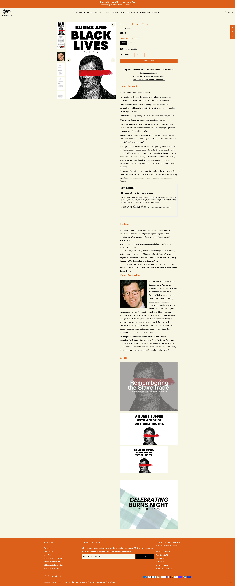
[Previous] (69, 60)
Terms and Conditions (53, 558)
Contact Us (49, 551)
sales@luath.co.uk (164, 569)
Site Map (48, 555)
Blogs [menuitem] (114, 12)
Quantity (125, 55)
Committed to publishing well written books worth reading (89, 582)
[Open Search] (226, 12)
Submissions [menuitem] (145, 12)
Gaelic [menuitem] (108, 12)
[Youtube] (56, 576)
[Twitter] (52, 576)
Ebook (130, 42)
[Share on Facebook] (232, 27)
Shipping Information (53, 565)
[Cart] (232, 12)
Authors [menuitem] (90, 12)
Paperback (123, 42)
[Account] (229, 12)
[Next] (113, 60)
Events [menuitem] (122, 12)
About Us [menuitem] (98, 12)
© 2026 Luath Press (52, 582)
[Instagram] (48, 576)
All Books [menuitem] (80, 12)
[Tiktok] (60, 576)
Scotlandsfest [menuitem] (132, 12)
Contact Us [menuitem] (156, 12)
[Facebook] (45, 576)
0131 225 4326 (162, 565)
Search (47, 548)
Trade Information (52, 562)
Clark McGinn (126, 29)
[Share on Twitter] (232, 32)
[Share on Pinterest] (232, 36)
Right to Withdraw (52, 568)
